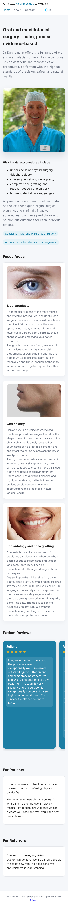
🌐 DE (48, 10)
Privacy (34, 900)
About (18, 10)
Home (7, 10)
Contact (30, 10)
